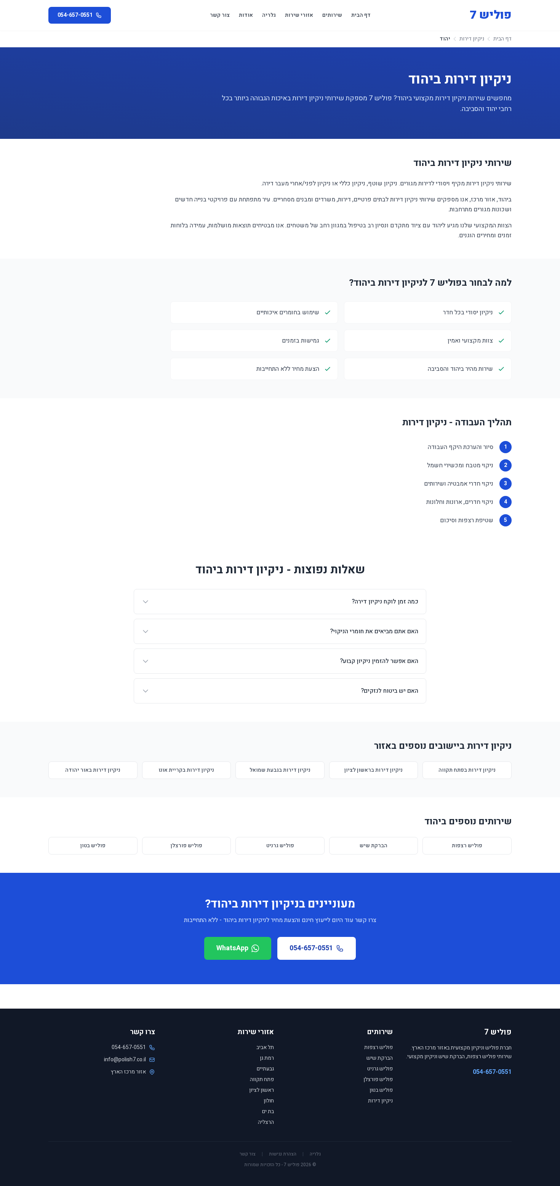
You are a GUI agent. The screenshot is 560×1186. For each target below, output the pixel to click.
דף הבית (361, 15)
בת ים (268, 1111)
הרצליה (266, 1122)
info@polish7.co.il (125, 1060)
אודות (246, 15)
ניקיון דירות (471, 39)
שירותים (332, 15)
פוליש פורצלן (186, 846)
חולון (269, 1101)
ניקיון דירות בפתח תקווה (467, 770)
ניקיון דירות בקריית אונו (186, 770)
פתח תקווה (262, 1079)
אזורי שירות (299, 15)
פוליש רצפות (467, 846)
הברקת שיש (373, 846)
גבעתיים (265, 1069)
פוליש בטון (93, 846)
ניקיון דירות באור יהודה (92, 770)
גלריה (269, 15)
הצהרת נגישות (282, 1154)
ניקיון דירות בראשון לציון (373, 770)
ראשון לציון (261, 1090)
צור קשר (220, 15)
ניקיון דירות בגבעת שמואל (280, 770)
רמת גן (267, 1058)
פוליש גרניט (280, 846)
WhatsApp (232, 948)
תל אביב (265, 1047)
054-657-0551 (311, 948)
